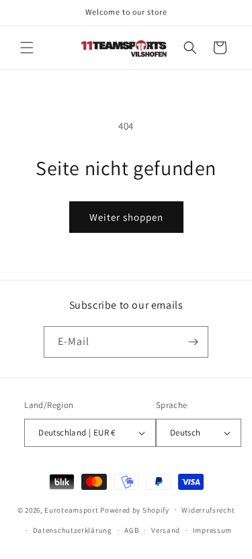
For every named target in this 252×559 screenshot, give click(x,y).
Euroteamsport (71, 509)
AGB (131, 530)
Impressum (212, 530)
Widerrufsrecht (208, 510)
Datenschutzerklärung (72, 530)
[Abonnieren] (193, 342)
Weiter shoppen (126, 217)
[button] (27, 47)
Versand (165, 530)
